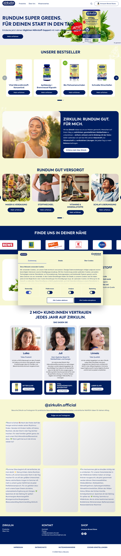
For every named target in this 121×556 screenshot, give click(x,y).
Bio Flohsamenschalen (74, 85)
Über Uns (32, 4)
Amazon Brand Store (108, 4)
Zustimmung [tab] (32, 260)
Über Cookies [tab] (88, 260)
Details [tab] (60, 260)
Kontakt (45, 529)
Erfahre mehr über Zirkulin (76, 150)
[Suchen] (92, 4)
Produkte (22, 4)
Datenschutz (40, 547)
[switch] (50, 292)
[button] (43, 3)
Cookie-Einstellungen (97, 547)
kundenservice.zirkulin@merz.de (54, 535)
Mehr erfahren (12, 36)
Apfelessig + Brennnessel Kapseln (46, 86)
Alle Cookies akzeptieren (87, 300)
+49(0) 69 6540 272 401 (50, 533)
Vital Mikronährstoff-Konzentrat (19, 86)
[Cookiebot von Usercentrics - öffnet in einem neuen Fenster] (92, 254)
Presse (44, 531)
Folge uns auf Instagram (60, 415)
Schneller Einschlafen (102, 85)
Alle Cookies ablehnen (60, 300)
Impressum (18, 547)
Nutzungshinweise (67, 547)
